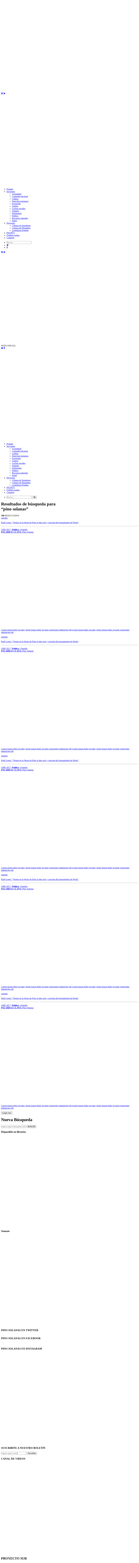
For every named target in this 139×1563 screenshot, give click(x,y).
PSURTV (11, 233)
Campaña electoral (20, 196)
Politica (15, 216)
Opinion (15, 211)
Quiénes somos (13, 235)
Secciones (11, 191)
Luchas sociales (18, 208)
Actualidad (16, 194)
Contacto (10, 238)
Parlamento (17, 213)
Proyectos (11, 223)
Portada (10, 189)
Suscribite (32, 1453)
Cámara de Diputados (21, 228)
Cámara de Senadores (21, 225)
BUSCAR (31, 1127)
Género (15, 206)
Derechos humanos (20, 201)
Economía (16, 204)
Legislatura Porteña (20, 230)
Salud (14, 221)
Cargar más (6, 1113)
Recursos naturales (20, 218)
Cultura (15, 199)
